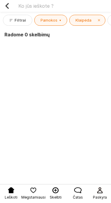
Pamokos (51, 20)
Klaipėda (88, 20)
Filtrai (20, 20)
